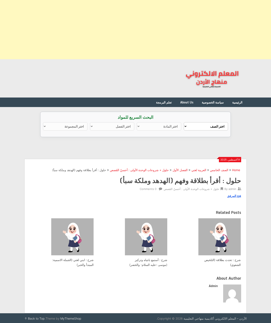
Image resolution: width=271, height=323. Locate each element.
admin (232, 189)
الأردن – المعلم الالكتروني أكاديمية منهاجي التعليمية (215, 318)
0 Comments (148, 189)
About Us (186, 102)
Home (236, 170)
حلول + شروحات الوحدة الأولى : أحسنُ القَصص (139, 170)
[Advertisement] (144, 29)
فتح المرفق (234, 196)
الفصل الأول (180, 170)
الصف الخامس (219, 170)
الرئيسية (237, 102)
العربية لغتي (198, 170)
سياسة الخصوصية (213, 102)
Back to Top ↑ (34, 318)
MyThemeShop (70, 318)
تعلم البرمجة (164, 102)
